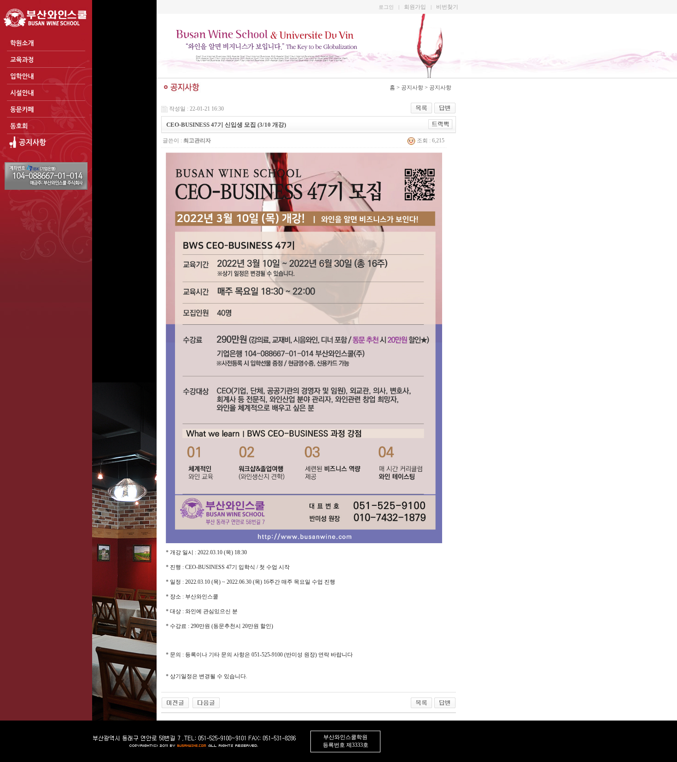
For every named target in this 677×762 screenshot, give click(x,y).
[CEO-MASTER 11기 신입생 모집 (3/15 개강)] (175, 702)
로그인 (386, 7)
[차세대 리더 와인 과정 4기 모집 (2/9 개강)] (206, 702)
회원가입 (415, 7)
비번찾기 (447, 7)
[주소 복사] (440, 124)
